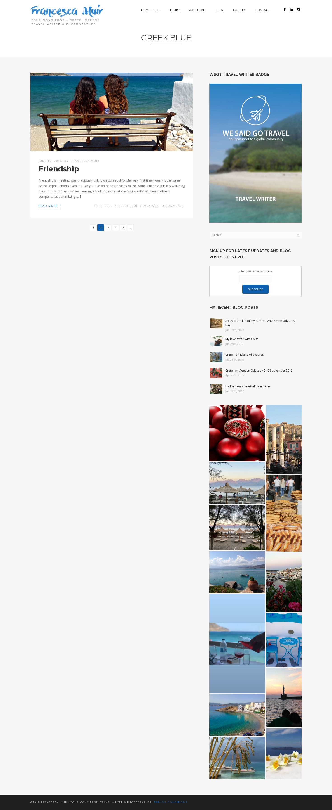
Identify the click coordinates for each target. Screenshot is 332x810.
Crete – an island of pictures (244, 355)
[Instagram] (298, 9)
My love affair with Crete (242, 339)
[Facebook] (285, 9)
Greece (106, 206)
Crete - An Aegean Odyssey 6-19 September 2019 (258, 370)
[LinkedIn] (291, 9)
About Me (197, 10)
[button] (237, 433)
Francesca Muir (85, 161)
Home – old (150, 10)
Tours (175, 10)
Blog (219, 10)
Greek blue (128, 206)
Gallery (239, 10)
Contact (262, 10)
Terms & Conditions (170, 802)
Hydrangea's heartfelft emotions (247, 386)
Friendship (59, 168)
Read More (50, 205)
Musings (151, 206)
